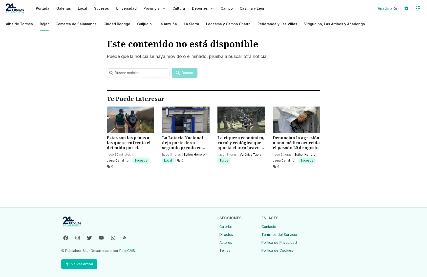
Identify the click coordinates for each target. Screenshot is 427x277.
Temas (224, 250)
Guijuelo (144, 24)
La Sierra (191, 24)
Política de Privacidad (279, 242)
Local (169, 160)
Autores (225, 242)
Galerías (63, 8)
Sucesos (141, 160)
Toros (224, 160)
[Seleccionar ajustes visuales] (406, 8)
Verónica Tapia (250, 154)
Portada (42, 8)
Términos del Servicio (279, 234)
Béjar (44, 24)
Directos (226, 234)
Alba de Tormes (19, 24)
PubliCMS (127, 251)
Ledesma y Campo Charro (228, 24)
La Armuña (168, 24)
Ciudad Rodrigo (117, 24)
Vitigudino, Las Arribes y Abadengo (334, 24)
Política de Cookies (277, 250)
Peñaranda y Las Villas (277, 24)
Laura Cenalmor (118, 160)
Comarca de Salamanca (76, 24)
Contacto (268, 226)
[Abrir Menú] (418, 8)
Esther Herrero (194, 154)
